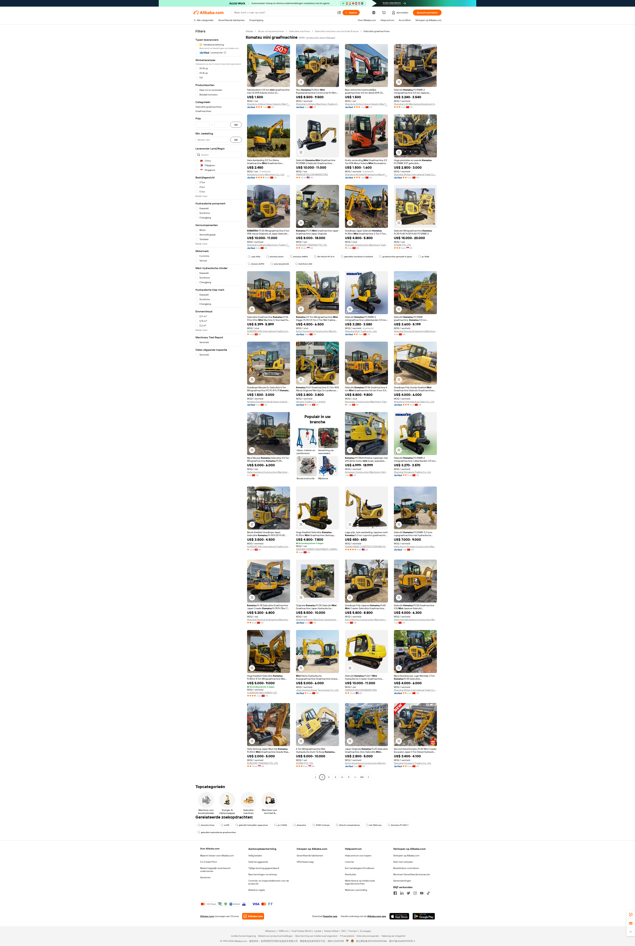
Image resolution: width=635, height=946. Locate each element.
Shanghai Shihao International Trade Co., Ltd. (415, 174)
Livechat (349, 862)
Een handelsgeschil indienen (359, 868)
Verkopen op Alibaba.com (406, 855)
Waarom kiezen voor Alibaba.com (217, 855)
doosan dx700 (257, 264)
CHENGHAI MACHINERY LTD (262, 692)
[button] (339, 13)
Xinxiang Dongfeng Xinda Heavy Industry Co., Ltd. (268, 401)
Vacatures (205, 877)
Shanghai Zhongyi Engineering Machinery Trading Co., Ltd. (415, 331)
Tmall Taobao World (301, 931)
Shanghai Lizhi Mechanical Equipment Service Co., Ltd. (415, 104)
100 (362, 777)
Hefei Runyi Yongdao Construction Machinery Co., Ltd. (415, 546)
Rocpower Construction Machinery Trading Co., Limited (366, 401)
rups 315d (255, 256)
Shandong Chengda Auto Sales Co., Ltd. (414, 401)
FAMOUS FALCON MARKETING (312, 174)
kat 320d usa (375, 825)
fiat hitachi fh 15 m (326, 256)
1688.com (283, 931)
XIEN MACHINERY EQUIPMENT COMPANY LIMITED (317, 549)
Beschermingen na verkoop (262, 874)
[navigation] (218, 404)
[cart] (384, 13)
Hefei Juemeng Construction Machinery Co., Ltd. (268, 472)
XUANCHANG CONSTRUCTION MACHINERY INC (366, 546)
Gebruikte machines (299, 31)
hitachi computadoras (349, 825)
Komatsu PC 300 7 (399, 825)
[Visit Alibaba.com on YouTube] (422, 893)
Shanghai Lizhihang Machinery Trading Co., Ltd (317, 104)
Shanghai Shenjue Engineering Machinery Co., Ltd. (268, 619)
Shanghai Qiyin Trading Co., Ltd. (361, 331)
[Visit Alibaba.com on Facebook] (395, 893)
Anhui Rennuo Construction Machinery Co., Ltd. (366, 619)
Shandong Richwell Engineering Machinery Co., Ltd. (366, 174)
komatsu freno (207, 825)
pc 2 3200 (282, 825)
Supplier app (330, 916)
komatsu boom (277, 256)
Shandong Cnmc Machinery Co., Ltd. (265, 174)
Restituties (350, 874)
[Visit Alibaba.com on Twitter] (408, 893)
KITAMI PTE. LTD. (402, 245)
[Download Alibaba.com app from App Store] (399, 916)
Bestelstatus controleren (406, 868)
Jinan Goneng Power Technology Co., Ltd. (317, 690)
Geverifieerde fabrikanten (310, 855)
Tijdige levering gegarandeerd (263, 868)
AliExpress (270, 931)
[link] (630, 914)
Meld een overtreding (356, 890)
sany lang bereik (281, 264)
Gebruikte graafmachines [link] (376, 31)
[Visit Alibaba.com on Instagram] (415, 893)
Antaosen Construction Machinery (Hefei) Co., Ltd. (366, 472)
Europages (365, 931)
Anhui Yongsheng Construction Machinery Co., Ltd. (317, 331)
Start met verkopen (403, 862)
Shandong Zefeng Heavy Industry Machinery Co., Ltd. (268, 104)
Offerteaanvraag (305, 862)
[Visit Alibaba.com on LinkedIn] (402, 893)
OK (236, 124)
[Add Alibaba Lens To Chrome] (253, 916)
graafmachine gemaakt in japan (397, 256)
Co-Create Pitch (208, 862)
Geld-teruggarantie (258, 862)
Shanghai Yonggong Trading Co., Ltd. (412, 472)
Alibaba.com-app (376, 916)
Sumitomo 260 (305, 264)
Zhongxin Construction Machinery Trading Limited (366, 245)
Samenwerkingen (402, 880)
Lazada (317, 931)
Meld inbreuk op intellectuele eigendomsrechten (360, 882)
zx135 (226, 825)
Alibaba (249, 31)
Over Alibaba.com (209, 848)
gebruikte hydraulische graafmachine (218, 832)
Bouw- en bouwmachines (271, 31)
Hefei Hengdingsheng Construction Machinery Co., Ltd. (415, 619)
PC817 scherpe (323, 825)
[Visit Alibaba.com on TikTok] (428, 893)
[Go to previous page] (315, 777)
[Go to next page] (368, 777)
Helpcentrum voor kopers (358, 855)
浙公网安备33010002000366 (371, 941)
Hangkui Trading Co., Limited (310, 401)
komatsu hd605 (300, 256)
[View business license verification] (347, 941)
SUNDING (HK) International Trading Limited (268, 331)
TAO (343, 931)
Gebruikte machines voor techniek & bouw (337, 31)
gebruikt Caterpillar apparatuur (253, 825)
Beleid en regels (256, 890)
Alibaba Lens (207, 916)
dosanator (301, 825)
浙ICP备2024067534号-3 (402, 941)
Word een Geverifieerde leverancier (411, 874)
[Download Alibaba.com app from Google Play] (424, 916)
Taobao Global (331, 931)
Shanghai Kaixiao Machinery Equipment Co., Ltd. (317, 619)
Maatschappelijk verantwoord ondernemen (215, 869)
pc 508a (425, 256)
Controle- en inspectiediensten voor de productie (268, 882)
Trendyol (352, 931)
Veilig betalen (255, 855)
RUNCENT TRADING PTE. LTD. (311, 245)
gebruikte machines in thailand (358, 256)
